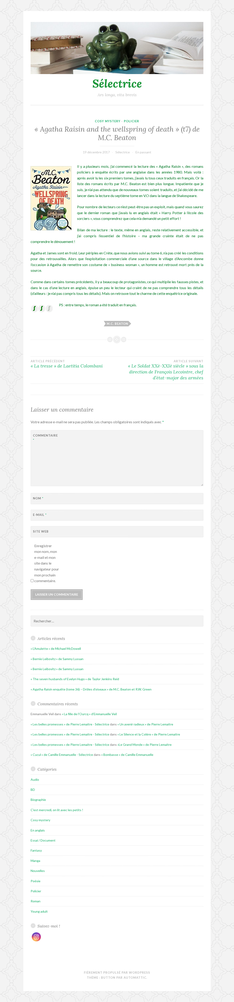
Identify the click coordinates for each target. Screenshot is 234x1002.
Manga (35, 861)
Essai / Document (43, 840)
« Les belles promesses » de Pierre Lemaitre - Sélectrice (70, 724)
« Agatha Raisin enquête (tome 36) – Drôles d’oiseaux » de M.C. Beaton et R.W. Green (91, 689)
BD (33, 789)
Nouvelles (38, 871)
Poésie (35, 881)
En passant (143, 152)
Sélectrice (117, 83)
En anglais (38, 830)
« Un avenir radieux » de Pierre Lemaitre (145, 724)
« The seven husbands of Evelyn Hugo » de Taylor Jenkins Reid (75, 679)
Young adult (39, 911)
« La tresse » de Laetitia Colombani (67, 364)
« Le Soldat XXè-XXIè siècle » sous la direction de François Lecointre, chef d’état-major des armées (165, 370)
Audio (35, 779)
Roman (35, 901)
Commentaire (44, 438)
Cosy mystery (107, 121)
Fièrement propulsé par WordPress (117, 972)
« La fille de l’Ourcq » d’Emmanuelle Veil (89, 714)
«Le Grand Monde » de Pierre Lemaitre (144, 744)
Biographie (38, 800)
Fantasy (36, 850)
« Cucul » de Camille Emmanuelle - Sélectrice (62, 755)
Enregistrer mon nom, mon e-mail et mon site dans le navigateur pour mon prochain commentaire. (46, 563)
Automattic (135, 977)
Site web (41, 531)
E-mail (40, 515)
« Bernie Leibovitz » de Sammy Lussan (57, 659)
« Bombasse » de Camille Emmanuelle (127, 755)
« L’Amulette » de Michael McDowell (56, 648)
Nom (38, 498)
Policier (131, 121)
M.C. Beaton (117, 323)
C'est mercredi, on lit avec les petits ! (57, 810)
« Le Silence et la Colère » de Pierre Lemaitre (148, 734)
